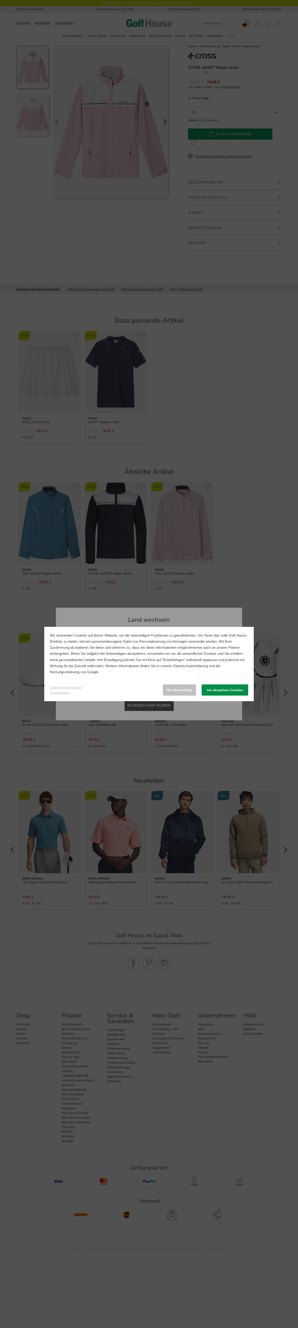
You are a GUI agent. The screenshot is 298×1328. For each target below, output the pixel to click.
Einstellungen (60, 692)
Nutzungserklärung (64, 672)
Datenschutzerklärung (190, 666)
